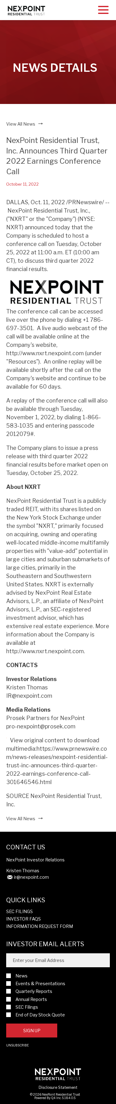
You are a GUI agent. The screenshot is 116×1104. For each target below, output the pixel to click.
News (21, 975)
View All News (20, 124)
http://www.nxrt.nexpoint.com (45, 353)
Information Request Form (39, 926)
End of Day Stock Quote (40, 1014)
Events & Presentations (40, 983)
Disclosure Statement (58, 1087)
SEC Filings (19, 911)
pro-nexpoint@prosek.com (40, 726)
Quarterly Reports (33, 991)
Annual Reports (31, 999)
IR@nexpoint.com (29, 695)
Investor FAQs (23, 918)
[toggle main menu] (103, 11)
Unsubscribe (17, 1045)
